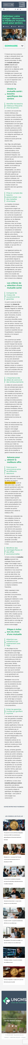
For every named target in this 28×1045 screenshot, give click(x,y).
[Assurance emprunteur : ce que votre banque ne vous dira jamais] (14, 893)
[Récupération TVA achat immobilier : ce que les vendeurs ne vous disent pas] (14, 932)
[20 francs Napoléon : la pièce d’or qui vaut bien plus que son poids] (14, 971)
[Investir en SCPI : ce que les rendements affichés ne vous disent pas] (14, 912)
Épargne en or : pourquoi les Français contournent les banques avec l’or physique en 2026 (12, 859)
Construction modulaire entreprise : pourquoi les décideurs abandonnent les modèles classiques (13, 881)
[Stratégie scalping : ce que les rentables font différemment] (14, 952)
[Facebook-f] (15, 9)
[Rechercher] (12, 5)
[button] (7, 9)
